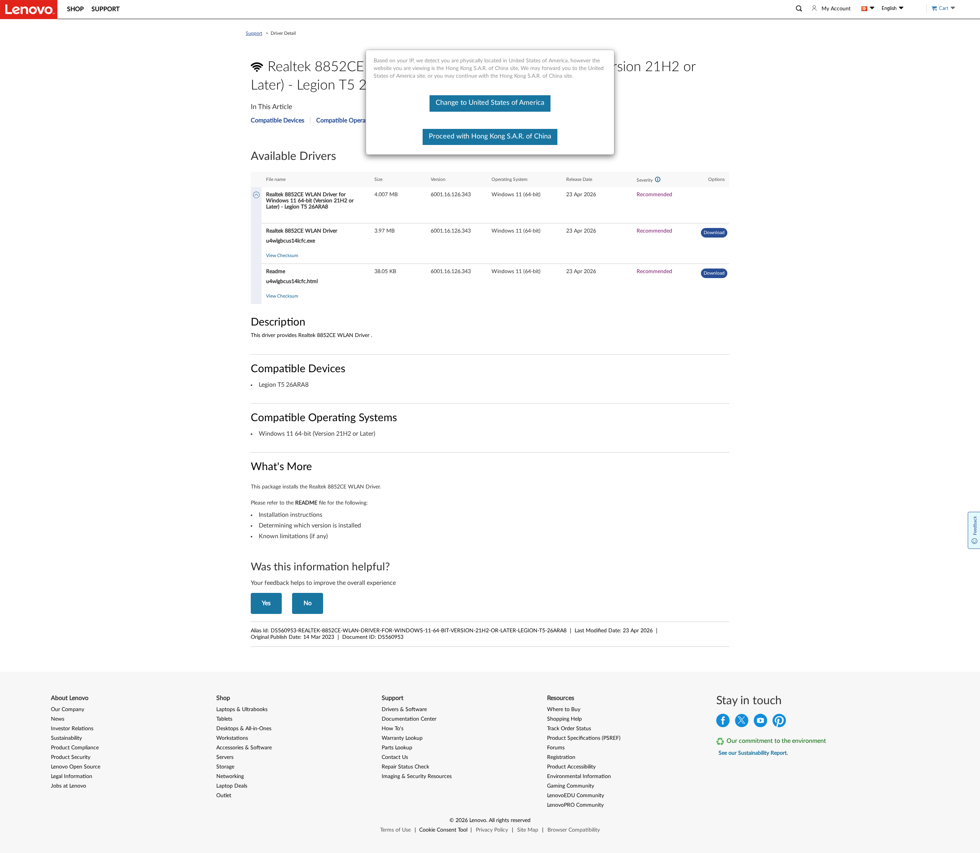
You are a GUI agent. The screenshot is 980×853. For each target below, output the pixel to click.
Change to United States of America (490, 102)
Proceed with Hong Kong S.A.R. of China (490, 136)
